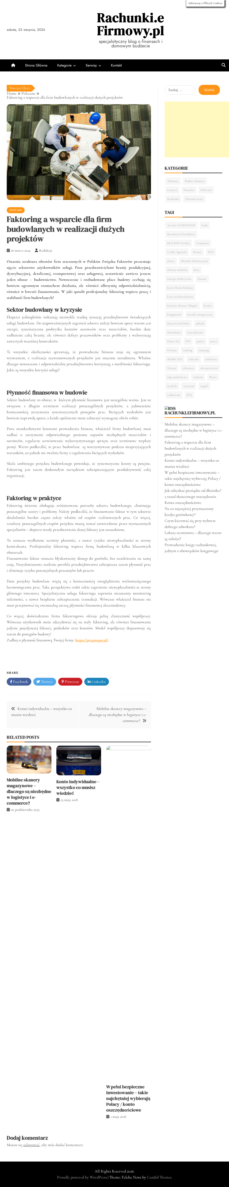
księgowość (174, 314)
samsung (204, 350)
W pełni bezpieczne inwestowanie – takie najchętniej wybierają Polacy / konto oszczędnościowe (128, 1098)
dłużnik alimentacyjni (194, 261)
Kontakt (116, 65)
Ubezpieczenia (194, 198)
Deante (197, 252)
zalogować (31, 1144)
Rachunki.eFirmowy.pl (130, 24)
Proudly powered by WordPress (82, 1177)
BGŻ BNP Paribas (178, 243)
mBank (200, 323)
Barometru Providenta (181, 234)
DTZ (211, 252)
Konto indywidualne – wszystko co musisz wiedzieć (78, 787)
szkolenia (211, 359)
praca (213, 341)
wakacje (198, 377)
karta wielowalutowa (180, 296)
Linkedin (98, 681)
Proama (172, 350)
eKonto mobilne (177, 269)
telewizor (188, 368)
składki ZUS (174, 359)
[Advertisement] (197, 129)
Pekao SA (173, 341)
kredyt (208, 305)
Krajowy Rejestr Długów (182, 305)
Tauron (171, 368)
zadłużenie (173, 394)
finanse (202, 278)
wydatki (172, 386)
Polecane (15, 210)
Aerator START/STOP (181, 225)
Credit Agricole (177, 252)
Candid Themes (159, 1177)
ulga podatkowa (177, 377)
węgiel (204, 386)
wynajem (188, 386)
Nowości (189, 190)
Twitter (46, 681)
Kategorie (64, 65)
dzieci (171, 261)
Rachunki (173, 198)
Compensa (202, 243)
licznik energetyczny (200, 314)
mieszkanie (174, 332)
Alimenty (173, 181)
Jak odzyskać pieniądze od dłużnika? (193, 490)
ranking (187, 350)
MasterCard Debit (178, 323)
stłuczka (194, 359)
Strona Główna (36, 65)
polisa (200, 341)
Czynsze (172, 190)
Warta (213, 377)
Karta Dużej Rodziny (180, 287)
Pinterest (71, 681)
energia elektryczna (179, 278)
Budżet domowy (195, 181)
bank (205, 225)
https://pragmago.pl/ (91, 640)
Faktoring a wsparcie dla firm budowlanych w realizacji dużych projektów (190, 448)
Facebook (20, 681)
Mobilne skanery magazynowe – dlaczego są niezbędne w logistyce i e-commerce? (117, 714)
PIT (188, 341)
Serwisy (91, 65)
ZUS (189, 394)
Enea (196, 269)
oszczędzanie (195, 332)
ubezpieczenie (209, 368)
